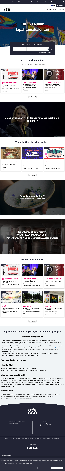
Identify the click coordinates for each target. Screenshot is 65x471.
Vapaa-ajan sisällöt (38, 44)
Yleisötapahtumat (26, 44)
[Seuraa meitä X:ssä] (45, 424)
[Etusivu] (7, 9)
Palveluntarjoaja (56, 438)
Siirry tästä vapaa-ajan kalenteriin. (44, 348)
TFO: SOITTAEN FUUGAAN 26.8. (31, 235)
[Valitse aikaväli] (48, 49)
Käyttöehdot (38, 438)
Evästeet (18, 438)
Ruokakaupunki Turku (31, 196)
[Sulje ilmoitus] (63, 1)
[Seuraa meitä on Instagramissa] (49, 424)
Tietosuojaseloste (9, 438)
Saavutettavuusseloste (27, 438)
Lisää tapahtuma (60, 5)
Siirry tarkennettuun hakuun (44, 52)
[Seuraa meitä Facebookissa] (41, 424)
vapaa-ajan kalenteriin (45, 1)
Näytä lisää (33, 96)
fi (54, 5)
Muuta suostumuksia (7, 455)
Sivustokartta (46, 438)
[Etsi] (50, 49)
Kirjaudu (61, 9)
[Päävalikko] (1, 9)
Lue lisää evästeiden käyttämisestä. (25, 463)
